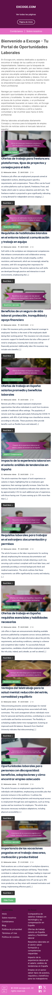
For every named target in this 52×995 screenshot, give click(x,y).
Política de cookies (10, 937)
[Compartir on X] (44, 988)
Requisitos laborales (11, 227)
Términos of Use (9, 933)
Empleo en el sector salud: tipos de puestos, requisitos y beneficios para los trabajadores (39, 974)
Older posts (8, 900)
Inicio (4, 914)
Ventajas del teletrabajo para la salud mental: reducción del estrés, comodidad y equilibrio (24, 692)
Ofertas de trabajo (10, 152)
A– (4, 991)
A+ (4, 988)
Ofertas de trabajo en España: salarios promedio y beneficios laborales (21, 390)
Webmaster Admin (10, 172)
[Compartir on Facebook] (40, 988)
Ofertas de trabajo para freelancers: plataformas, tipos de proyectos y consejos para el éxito (25, 163)
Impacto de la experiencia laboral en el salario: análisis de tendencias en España (25, 465)
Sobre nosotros (34, 31)
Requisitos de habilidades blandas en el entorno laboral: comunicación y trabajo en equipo (25, 237)
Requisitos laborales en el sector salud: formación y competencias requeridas (38, 948)
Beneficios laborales (11, 305)
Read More (7, 203)
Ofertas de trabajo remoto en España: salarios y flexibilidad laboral (37, 933)
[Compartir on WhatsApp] (44, 991)
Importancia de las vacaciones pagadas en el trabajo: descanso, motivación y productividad (23, 853)
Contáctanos (16, 31)
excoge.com (26, 7)
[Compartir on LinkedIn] (40, 991)
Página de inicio (26, 22)
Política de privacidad (12, 929)
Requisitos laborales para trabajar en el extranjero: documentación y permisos (24, 539)
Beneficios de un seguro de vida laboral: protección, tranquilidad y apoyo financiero (24, 315)
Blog (4, 925)
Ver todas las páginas (26, 14)
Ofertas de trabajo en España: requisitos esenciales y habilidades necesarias (24, 617)
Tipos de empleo (10, 760)
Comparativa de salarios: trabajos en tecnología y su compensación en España (37, 920)
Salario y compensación (13, 380)
